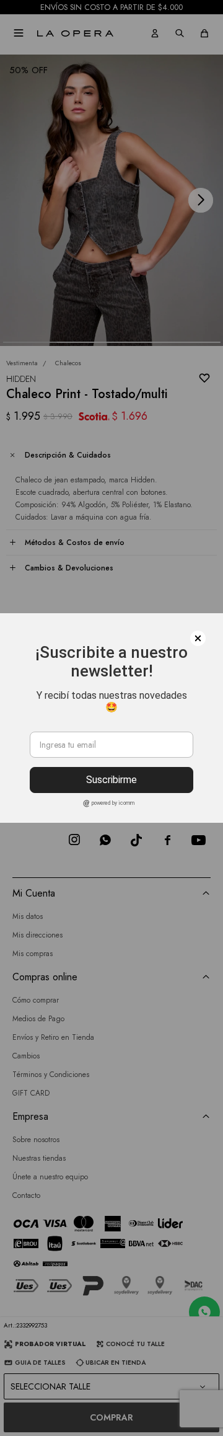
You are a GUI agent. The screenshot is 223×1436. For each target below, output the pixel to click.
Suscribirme (111, 780)
